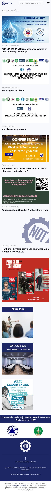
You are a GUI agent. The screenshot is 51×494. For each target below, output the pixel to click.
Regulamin (13, 474)
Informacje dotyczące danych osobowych (29, 474)
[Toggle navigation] (48, 3)
